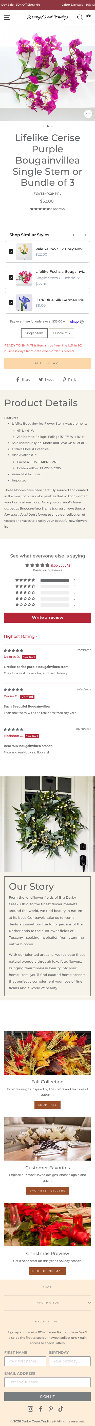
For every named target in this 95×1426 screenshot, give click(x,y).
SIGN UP (47, 1396)
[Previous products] (74, 235)
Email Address (19, 1373)
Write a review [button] (47, 617)
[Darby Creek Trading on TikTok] (61, 1409)
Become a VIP (47, 1321)
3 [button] (52, 127)
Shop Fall (47, 1105)
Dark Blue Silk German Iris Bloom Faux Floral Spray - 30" (60, 300)
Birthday (59, 1352)
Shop (47, 1287)
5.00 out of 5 (60, 565)
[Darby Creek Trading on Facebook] (40, 1409)
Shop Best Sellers (47, 1190)
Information (47, 1302)
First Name (15, 1352)
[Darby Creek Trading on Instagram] (30, 1409)
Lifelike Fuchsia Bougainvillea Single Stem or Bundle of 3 (60, 271)
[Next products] (85, 235)
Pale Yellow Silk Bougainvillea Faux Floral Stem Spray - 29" (60, 249)
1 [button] (44, 127)
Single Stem (34, 333)
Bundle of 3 (61, 333)
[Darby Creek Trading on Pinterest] (50, 1409)
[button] (40, 209)
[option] (47, 73)
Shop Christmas (47, 1271)
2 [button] (48, 126)
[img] (13, 650)
